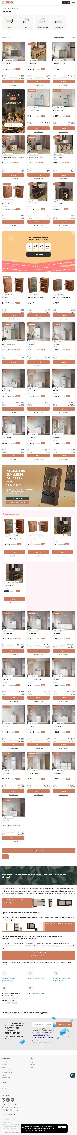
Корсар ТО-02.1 (34, 681)
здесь (43, 1046)
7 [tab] (22, 132)
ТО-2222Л (57, 634)
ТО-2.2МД (31, 634)
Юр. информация (7, 1072)
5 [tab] (16, 132)
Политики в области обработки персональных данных (43, 1033)
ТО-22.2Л (57, 681)
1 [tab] (5, 132)
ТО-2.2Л (56, 345)
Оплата (32, 1067)
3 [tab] (10, 132)
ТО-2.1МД (6, 681)
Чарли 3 (5, 205)
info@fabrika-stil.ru (10, 1110)
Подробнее (12, 125)
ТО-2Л (5, 728)
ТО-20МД (6, 65)
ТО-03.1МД (7, 439)
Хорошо (62, 1127)
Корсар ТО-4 (33, 775)
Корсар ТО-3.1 (8, 345)
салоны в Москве (38, 993)
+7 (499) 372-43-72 (10, 1104)
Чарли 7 (5, 299)
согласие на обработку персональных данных (42, 1036)
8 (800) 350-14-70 (10, 1107)
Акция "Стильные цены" (36, 978)
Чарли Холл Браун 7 (36, 299)
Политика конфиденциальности (11, 1132)
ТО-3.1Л (30, 345)
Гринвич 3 (31, 205)
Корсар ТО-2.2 (59, 439)
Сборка (4, 1075)
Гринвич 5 (31, 65)
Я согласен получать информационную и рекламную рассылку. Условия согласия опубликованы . (42, 1043)
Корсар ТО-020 (34, 392)
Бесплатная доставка (9, 998)
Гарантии (4, 1088)
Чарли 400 (57, 205)
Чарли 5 (31, 540)
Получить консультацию (17, 502)
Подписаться (64, 1025)
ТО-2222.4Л (58, 775)
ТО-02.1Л (31, 439)
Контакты (5, 1062)
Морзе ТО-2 (58, 112)
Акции (3, 1067)
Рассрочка (33, 1062)
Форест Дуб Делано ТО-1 (13, 158)
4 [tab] (13, 132)
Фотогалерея (6, 1078)
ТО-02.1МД (7, 634)
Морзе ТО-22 (33, 112)
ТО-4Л (55, 392)
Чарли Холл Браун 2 (61, 299)
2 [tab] (8, 132)
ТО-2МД (31, 728)
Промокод (5, 1086)
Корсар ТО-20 (59, 65)
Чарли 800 (57, 158)
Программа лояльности (9, 1070)
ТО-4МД (6, 775)
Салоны (4, 1064)
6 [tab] (19, 132)
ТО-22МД (57, 728)
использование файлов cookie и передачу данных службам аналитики (40, 1129)
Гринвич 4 (56, 540)
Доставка (32, 1064)
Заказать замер (18, 498)
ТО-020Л (6, 392)
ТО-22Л (5, 821)
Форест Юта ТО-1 (35, 158)
